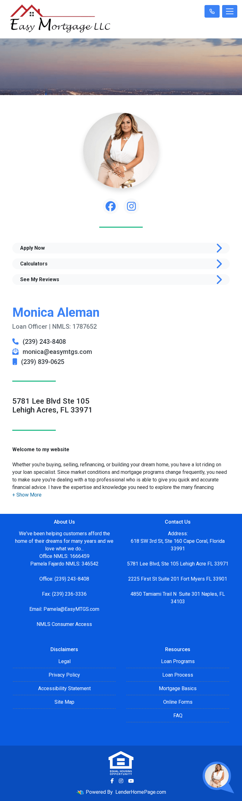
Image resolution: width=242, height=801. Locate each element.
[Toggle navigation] (229, 11)
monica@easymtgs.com (56, 351)
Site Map (64, 702)
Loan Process (177, 675)
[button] (27, 495)
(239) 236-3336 (69, 594)
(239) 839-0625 (42, 362)
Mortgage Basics (178, 688)
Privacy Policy (64, 675)
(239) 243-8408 (43, 341)
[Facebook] (112, 780)
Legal (64, 661)
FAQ (177, 716)
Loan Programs (178, 661)
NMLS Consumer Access (64, 624)
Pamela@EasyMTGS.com (71, 609)
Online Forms (178, 702)
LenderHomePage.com (140, 792)
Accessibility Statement (64, 688)
